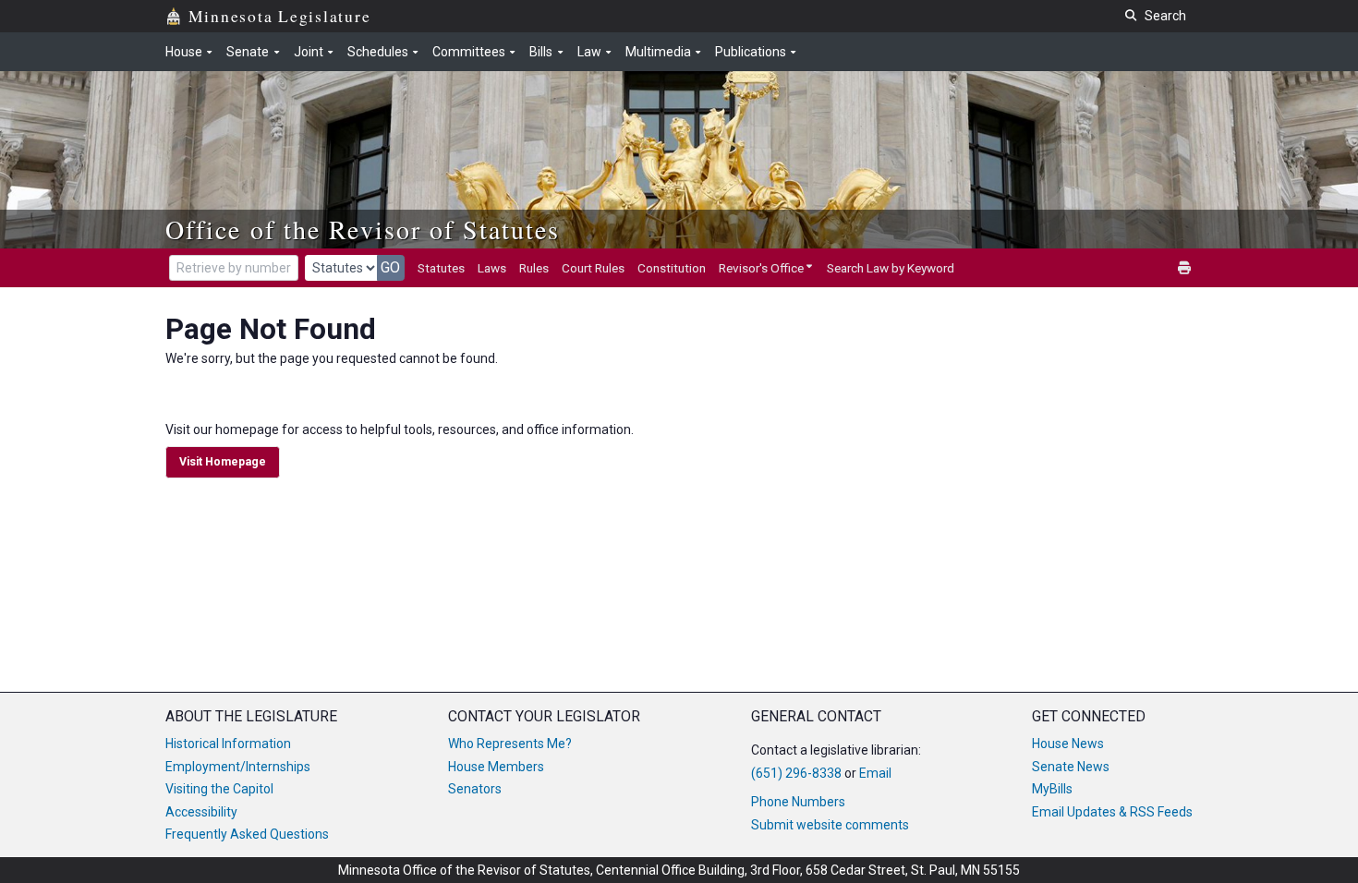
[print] (1185, 268)
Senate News (1070, 766)
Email (875, 773)
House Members (496, 766)
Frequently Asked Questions (247, 834)
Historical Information (228, 743)
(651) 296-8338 (796, 773)
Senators (475, 788)
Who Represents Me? (510, 743)
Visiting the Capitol (219, 788)
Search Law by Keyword (890, 267)
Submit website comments (830, 824)
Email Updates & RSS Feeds (1112, 811)
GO (390, 267)
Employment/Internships (237, 766)
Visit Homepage (222, 461)
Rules (534, 267)
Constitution (671, 267)
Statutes (441, 267)
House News (1068, 743)
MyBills (1052, 788)
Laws (492, 267)
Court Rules (593, 267)
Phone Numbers (798, 801)
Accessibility (201, 811)
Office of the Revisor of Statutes (362, 229)
